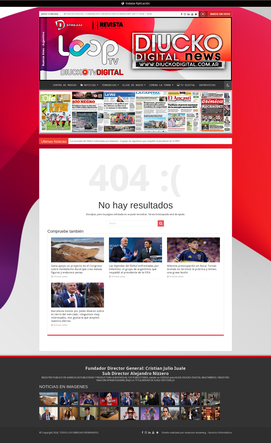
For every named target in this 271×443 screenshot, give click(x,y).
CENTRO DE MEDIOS (65, 85)
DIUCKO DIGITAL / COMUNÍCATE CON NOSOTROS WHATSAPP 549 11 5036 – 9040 (109, 14)
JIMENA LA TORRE (160, 85)
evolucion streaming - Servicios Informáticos (208, 432)
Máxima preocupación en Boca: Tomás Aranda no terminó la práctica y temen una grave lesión (191, 269)
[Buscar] (161, 223)
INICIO (46, 84)
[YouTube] (192, 14)
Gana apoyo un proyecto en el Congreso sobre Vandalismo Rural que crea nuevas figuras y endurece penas (76, 269)
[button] (226, 112)
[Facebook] (181, 14)
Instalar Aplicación (137, 3)
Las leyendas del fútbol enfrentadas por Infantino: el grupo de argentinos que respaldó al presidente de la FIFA (125, 141)
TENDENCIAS (109, 85)
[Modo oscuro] (228, 85)
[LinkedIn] (188, 14)
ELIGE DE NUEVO (132, 85)
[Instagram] (184, 14)
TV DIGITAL (187, 85)
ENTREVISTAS (207, 85)
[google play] (195, 14)
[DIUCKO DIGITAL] (135, 49)
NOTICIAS (90, 85)
